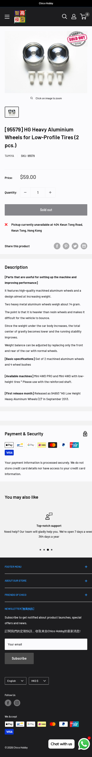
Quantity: (11, 192)
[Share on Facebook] (57, 246)
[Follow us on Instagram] (17, 703)
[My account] (73, 16)
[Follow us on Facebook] (8, 703)
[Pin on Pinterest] (66, 246)
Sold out (46, 210)
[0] (83, 16)
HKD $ (34, 680)
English (11, 680)
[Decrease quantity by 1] (25, 192)
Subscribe (19, 658)
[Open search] (64, 16)
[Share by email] (84, 246)
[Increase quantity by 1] (50, 192)
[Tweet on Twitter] (75, 246)
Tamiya (9, 155)
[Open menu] (7, 17)
